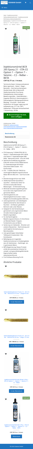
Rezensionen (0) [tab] (10, 137)
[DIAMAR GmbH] (4, 2)
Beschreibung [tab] (9, 133)
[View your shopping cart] (25, 2)
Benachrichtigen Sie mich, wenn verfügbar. (17, 116)
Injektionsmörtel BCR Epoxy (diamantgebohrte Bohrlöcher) (16, 19)
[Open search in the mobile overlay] (30, 2)
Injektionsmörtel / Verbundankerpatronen (11, 125)
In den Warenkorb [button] (16, 302)
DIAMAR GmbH (14, 2)
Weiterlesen (16, 436)
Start (5, 15)
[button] (26, 29)
